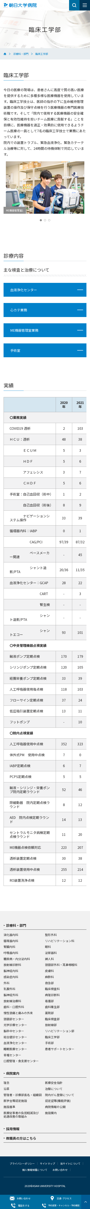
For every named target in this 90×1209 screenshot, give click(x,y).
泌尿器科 (51, 953)
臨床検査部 (52, 1019)
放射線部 (51, 1025)
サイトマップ (47, 1163)
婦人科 (49, 959)
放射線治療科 (12, 1001)
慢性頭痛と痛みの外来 (18, 1013)
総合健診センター (15, 1037)
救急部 (49, 983)
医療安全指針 (54, 1083)
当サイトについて (70, 1163)
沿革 (6, 1089)
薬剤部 (49, 1013)
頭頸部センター (14, 1019)
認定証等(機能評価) (58, 1101)
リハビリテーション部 (59, 1031)
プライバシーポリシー (22, 1163)
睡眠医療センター (15, 1049)
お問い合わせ (60, 1170)
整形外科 (51, 935)
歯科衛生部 (52, 1007)
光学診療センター (15, 1025)
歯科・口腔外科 (14, 1007)
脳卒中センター (14, 1031)
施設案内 (51, 1113)
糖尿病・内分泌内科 (17, 959)
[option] (45, 187)
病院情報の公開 (55, 1107)
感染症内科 (11, 977)
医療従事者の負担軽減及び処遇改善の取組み (21, 1114)
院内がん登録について (59, 1095)
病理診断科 (52, 995)
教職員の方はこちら (21, 1139)
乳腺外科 (9, 989)
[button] (41, 220)
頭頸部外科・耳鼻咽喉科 (61, 965)
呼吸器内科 (11, 953)
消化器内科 (11, 935)
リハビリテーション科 (59, 941)
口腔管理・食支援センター (21, 1061)
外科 (6, 983)
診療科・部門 (20, 54)
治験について (54, 1089)
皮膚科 (49, 971)
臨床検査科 (52, 989)
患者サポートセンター (59, 1049)
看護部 (49, 1001)
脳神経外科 (11, 995)
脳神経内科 (11, 971)
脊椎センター (12, 1055)
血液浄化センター (15, 1043)
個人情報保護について (34, 1170)
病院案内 (12, 1074)
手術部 (49, 1043)
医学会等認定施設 (15, 1101)
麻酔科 (49, 977)
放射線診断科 (12, 965)
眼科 (48, 947)
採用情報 (12, 1129)
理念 (6, 1083)
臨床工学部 (52, 1037)
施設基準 (9, 1107)
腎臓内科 (9, 947)
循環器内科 (11, 941)
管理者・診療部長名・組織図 (23, 1095)
